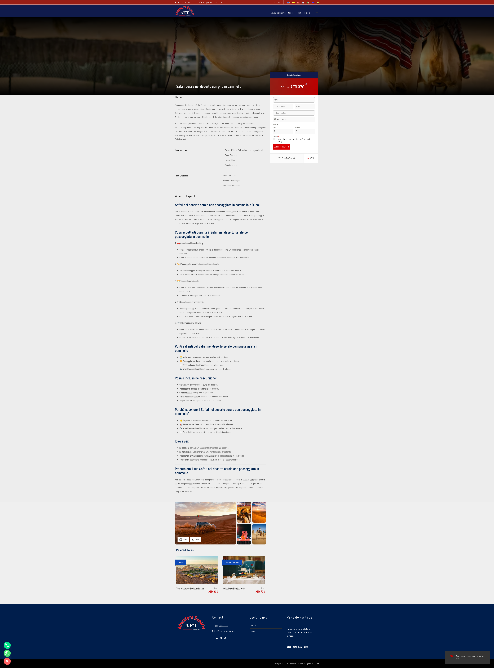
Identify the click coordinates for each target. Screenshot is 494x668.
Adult (274, 127)
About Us (253, 625)
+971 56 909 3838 (185, 2)
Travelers (276, 125)
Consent (276, 137)
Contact (252, 631)
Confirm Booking (281, 147)
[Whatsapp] (7, 653)
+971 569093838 (221, 626)
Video (197, 540)
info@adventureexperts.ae (213, 2)
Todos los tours (304, 12)
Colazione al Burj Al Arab (234, 588)
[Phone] (7, 645)
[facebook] (274, 2)
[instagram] (279, 2)
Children (297, 127)
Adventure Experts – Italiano (282, 12)
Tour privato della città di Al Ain (190, 588)
